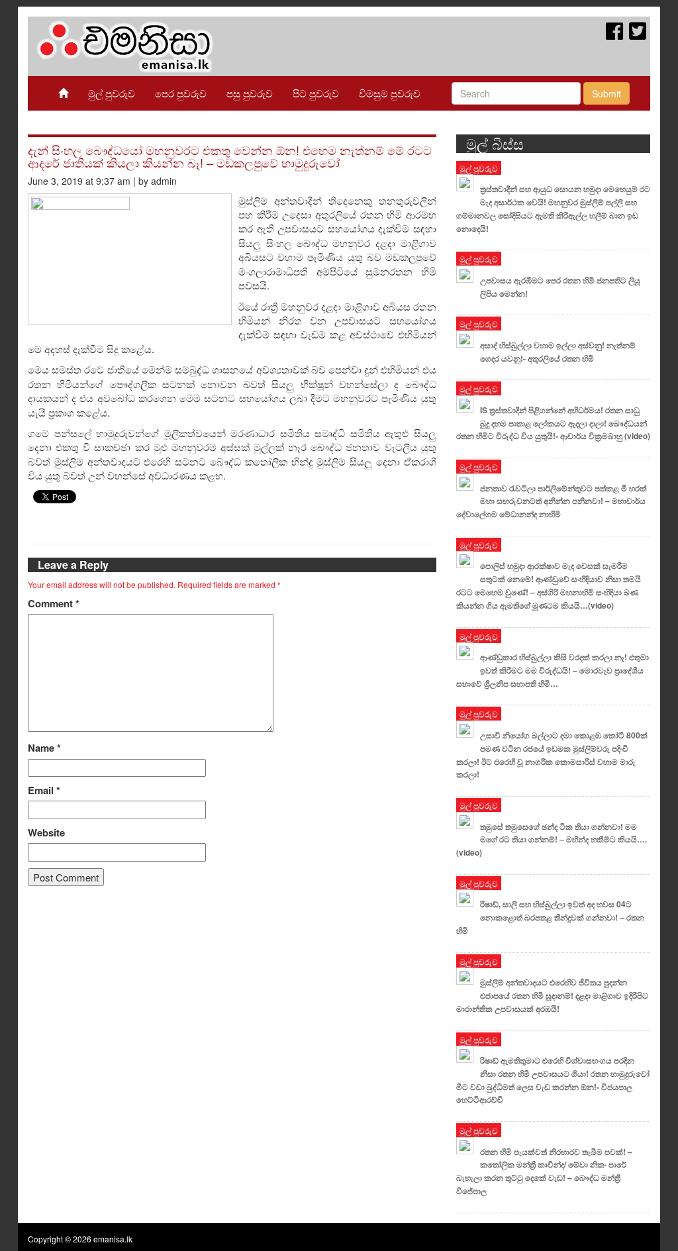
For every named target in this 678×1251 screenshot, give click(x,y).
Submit (606, 93)
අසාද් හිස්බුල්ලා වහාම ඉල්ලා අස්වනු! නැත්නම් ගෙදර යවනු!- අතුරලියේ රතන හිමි (558, 351)
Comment (53, 604)
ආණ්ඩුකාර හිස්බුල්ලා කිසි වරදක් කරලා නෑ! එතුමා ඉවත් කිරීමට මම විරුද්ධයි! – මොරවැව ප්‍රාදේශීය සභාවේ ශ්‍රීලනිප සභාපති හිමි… (552, 670)
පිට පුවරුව (316, 93)
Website (46, 833)
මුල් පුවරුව (111, 93)
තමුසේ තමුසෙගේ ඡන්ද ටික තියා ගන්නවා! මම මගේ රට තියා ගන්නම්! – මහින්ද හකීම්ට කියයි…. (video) (551, 840)
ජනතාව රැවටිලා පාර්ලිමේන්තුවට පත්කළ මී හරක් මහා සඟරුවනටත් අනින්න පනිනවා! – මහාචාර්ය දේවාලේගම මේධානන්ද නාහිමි (551, 501)
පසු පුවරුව (249, 93)
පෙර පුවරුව (181, 93)
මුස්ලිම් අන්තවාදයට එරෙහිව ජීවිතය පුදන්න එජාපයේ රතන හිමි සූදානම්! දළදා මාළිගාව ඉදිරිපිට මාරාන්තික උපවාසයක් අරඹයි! (552, 995)
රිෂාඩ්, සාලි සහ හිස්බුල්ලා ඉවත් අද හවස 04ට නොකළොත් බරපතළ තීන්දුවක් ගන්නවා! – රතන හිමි (550, 917)
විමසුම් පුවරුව (389, 93)
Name (44, 748)
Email (44, 790)
